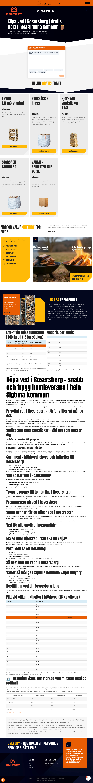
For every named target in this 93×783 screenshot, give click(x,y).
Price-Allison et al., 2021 (15, 713)
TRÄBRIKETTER (45, 11)
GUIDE (31, 765)
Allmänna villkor (52, 778)
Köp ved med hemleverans (42, 778)
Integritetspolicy (61, 778)
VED (38, 11)
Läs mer (8, 714)
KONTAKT (31, 767)
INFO (53, 11)
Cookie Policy (31, 778)
